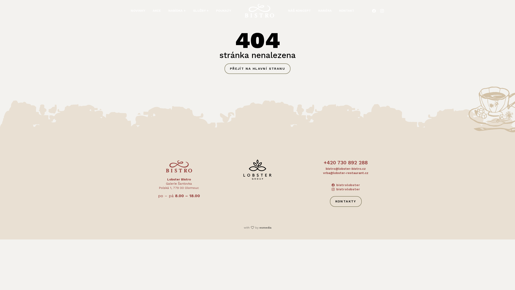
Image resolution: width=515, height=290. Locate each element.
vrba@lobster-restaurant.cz (345, 173)
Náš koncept (299, 10)
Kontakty (345, 201)
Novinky (138, 10)
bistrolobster (348, 185)
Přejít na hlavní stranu (257, 68)
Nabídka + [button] (177, 10)
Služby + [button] (201, 10)
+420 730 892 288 (346, 163)
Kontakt (346, 10)
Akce (157, 10)
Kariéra (325, 10)
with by (257, 227)
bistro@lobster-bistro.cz (346, 169)
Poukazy (223, 10)
